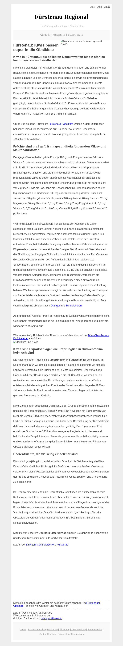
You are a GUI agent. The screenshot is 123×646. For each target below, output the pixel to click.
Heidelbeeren (74, 305)
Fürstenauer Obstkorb (61, 124)
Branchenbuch (75, 35)
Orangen (56, 305)
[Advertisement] (61, 574)
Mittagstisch (59, 35)
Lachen (52, 634)
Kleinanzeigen (78, 629)
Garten (42, 634)
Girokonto (65, 629)
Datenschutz (64, 634)
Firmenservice (95, 629)
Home (23, 629)
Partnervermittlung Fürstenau (43, 629)
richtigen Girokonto (51, 618)
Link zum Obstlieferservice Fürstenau (47, 544)
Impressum (78, 634)
